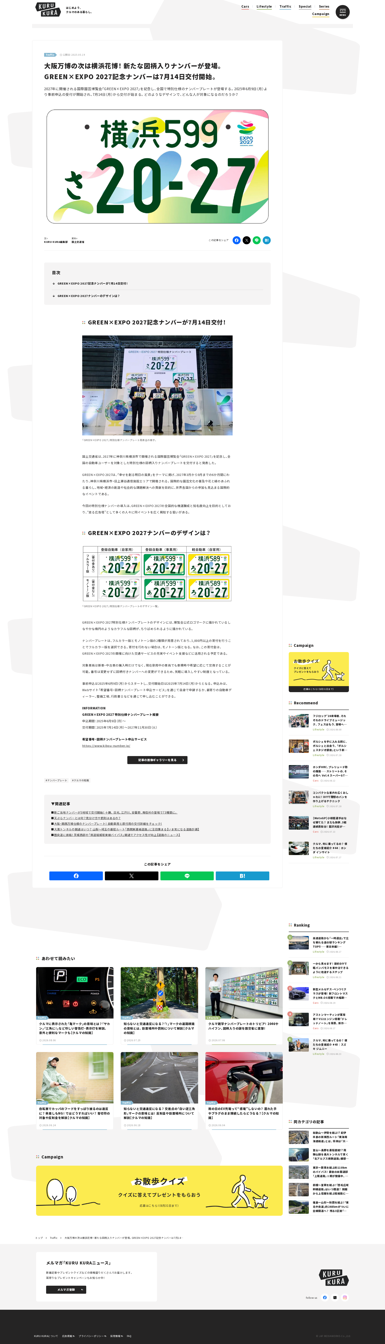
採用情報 (115, 1336)
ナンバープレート (57, 780)
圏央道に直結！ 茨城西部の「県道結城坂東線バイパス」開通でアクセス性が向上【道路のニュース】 (117, 835)
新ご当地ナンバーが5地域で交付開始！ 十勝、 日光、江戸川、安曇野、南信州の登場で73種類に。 (116, 812)
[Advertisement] (189, 917)
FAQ (129, 1336)
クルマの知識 (81, 780)
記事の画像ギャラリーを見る (157, 760)
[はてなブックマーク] (267, 240)
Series (324, 6)
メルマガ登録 (66, 1289)
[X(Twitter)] (335, 1298)
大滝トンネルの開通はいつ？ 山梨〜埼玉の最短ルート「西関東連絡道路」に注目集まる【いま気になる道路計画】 (126, 829)
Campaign (320, 14)
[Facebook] (237, 240)
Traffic (285, 6)
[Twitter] (247, 240)
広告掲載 (67, 1336)
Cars (245, 6)
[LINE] (257, 240)
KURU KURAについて (46, 1336)
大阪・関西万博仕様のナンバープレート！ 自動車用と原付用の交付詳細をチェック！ (108, 824)
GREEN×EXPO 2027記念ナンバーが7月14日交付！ (93, 283)
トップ (39, 1237)
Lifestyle (264, 6)
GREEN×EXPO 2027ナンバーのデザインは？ (89, 296)
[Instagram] (345, 1298)
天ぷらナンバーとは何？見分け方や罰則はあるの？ (87, 818)
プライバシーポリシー (91, 1336)
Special (305, 6)
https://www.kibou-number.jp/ (106, 745)
